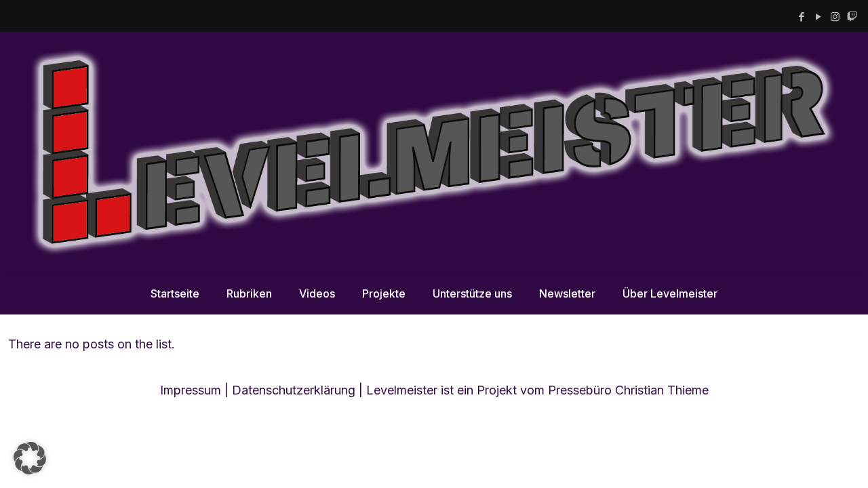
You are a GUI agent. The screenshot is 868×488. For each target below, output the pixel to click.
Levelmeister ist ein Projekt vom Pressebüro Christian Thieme (537, 390)
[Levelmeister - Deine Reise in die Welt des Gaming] (434, 152)
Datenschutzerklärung (293, 390)
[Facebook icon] (801, 16)
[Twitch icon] (852, 16)
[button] (30, 458)
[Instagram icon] (835, 16)
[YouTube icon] (818, 16)
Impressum (190, 390)
